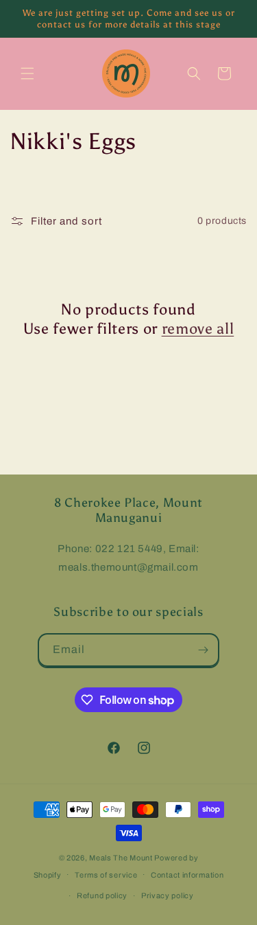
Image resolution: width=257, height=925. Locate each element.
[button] (27, 73)
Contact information (187, 875)
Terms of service (106, 875)
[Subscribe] (203, 650)
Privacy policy (167, 895)
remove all (198, 328)
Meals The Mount (121, 858)
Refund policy (102, 895)
